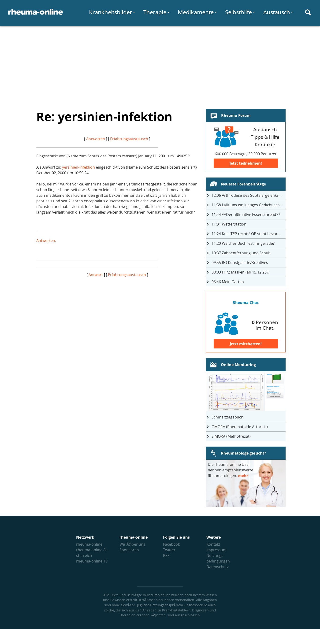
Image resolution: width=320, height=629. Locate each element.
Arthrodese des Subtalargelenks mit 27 (249, 195)
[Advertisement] (160, 64)
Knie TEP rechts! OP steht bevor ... (246, 233)
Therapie (154, 12)
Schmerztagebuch (227, 417)
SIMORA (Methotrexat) (231, 436)
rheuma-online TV (92, 561)
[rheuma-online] (35, 14)
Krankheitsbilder (110, 12)
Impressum (216, 549)
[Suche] (308, 12)
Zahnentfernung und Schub (241, 252)
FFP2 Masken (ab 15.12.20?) (240, 272)
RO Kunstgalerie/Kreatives (240, 262)
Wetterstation (229, 224)
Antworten (95, 138)
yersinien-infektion (78, 167)
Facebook (171, 544)
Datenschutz (217, 566)
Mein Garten (228, 281)
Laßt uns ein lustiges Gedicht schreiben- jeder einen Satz (249, 204)
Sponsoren (129, 549)
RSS (166, 555)
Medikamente (196, 12)
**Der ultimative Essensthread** (246, 214)
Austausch (276, 12)
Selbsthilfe (238, 12)
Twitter (169, 549)
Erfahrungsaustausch (129, 138)
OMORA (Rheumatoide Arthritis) (240, 426)
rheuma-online (89, 544)
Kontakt (213, 544)
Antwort (96, 274)
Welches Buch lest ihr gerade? (243, 243)
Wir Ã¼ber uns (132, 544)
